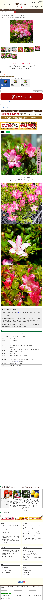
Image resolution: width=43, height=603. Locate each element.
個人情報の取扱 (16, 583)
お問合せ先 (25, 547)
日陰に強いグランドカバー (18, 17)
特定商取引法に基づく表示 (9, 583)
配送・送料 (25, 523)
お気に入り (17, 9)
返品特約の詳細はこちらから (7, 104)
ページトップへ (41, 516)
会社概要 (2, 583)
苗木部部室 (10, 9)
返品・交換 (3, 547)
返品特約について (23, 583)
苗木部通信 (40, 2)
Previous (1, 500)
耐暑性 (16, 361)
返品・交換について (27, 574)
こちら (28, 528)
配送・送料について (27, 569)
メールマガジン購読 (6, 570)
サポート (24, 564)
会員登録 (41, 1)
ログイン (36, 1)
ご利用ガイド (34, 2)
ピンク (19, 312)
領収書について (26, 572)
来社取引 (3, 9)
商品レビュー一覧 (6, 572)
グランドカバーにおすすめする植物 (8, 17)
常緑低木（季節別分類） (6, 15)
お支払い (2, 523)
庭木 (1, 15)
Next (41, 500)
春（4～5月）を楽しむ (14, 15)
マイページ (24, 9)
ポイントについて (27, 576)
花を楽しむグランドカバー (18, 19)
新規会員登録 (5, 567)
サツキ (19, 15)
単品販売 (22, 15)
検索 (15, 12)
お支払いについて (27, 570)
